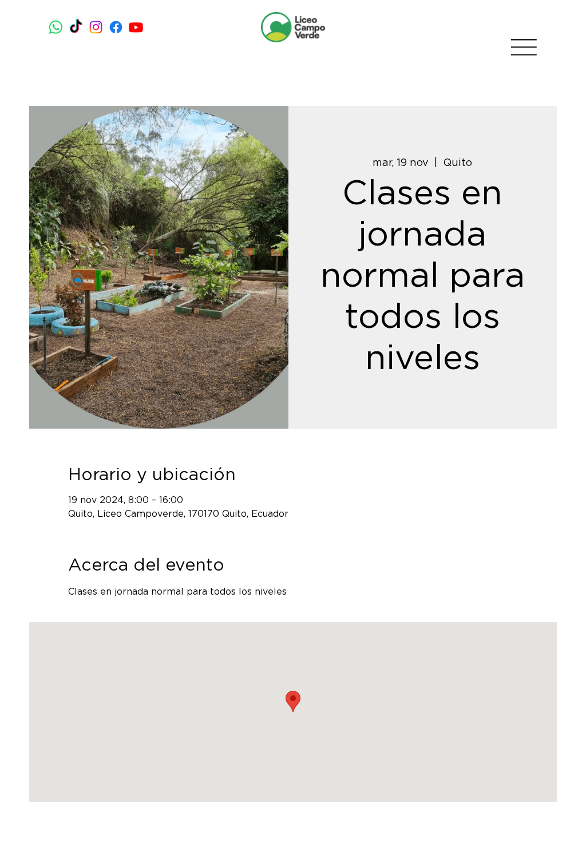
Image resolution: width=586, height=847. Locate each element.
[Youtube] (136, 27)
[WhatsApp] (55, 27)
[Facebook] (116, 27)
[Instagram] (96, 27)
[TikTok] (76, 27)
